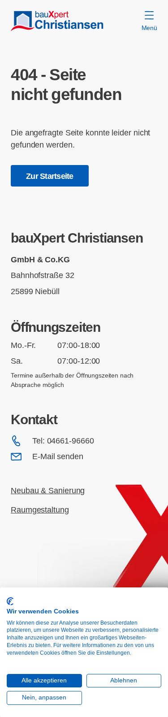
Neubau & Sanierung (48, 490)
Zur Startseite (49, 176)
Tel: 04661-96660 (63, 440)
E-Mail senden (57, 456)
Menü (149, 27)
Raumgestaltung (40, 509)
